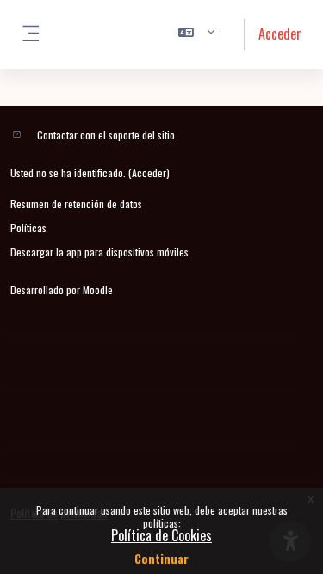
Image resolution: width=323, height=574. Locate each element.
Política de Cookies (161, 535)
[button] (197, 34)
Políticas (28, 227)
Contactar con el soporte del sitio (106, 134)
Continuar (161, 558)
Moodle (98, 289)
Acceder (279, 33)
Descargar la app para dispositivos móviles (99, 251)
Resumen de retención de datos (76, 203)
